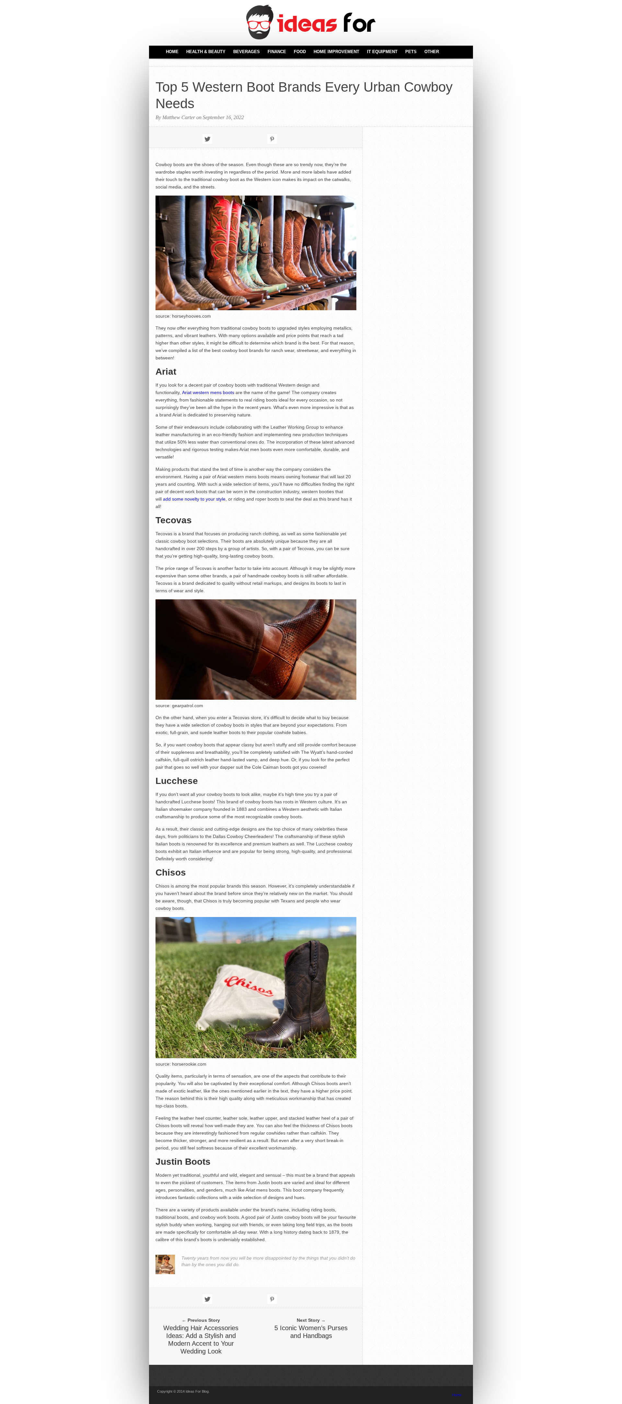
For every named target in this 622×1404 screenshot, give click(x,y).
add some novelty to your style (194, 499)
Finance (277, 51)
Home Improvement (336, 51)
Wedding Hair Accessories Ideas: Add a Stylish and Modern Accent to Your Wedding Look (200, 1339)
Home (172, 51)
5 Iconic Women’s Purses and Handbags (311, 1331)
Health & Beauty (205, 51)
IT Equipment (382, 51)
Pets (411, 51)
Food (300, 51)
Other (431, 51)
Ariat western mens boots (209, 392)
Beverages (246, 51)
